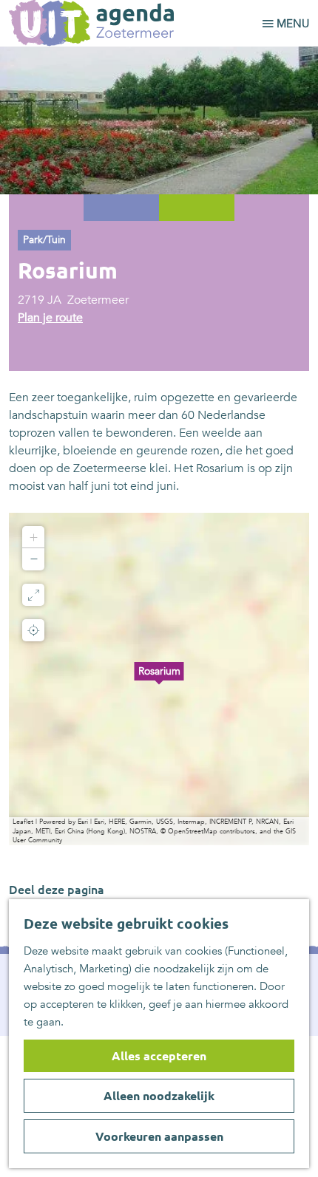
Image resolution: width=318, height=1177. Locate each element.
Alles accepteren (159, 1055)
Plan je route (50, 318)
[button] (159, 679)
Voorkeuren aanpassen (159, 1136)
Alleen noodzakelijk (159, 1095)
